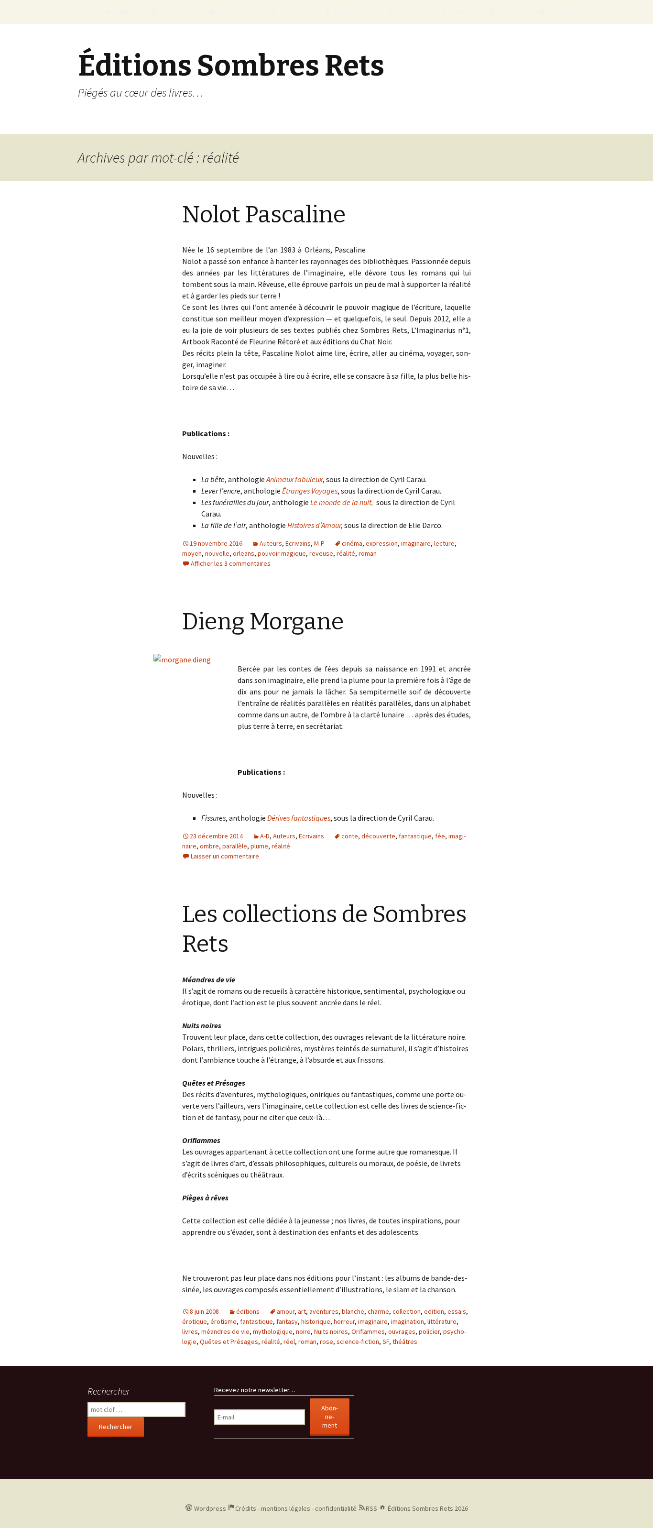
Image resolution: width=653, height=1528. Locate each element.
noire (303, 1331)
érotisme (223, 1321)
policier (429, 1331)
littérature (442, 1321)
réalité (346, 553)
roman (368, 553)
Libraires (466, 12)
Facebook (515, 12)
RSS (371, 1508)
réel (289, 1341)
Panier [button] (124, 12)
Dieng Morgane (263, 622)
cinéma (352, 543)
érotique (194, 1321)
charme (378, 1311)
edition (434, 1311)
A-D (265, 836)
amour (285, 1311)
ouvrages (401, 1331)
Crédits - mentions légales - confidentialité (296, 1508)
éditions (248, 1311)
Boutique (176, 12)
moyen (192, 553)
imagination (407, 1321)
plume (259, 846)
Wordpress (210, 1508)
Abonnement (329, 1416)
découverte (378, 836)
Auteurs (410, 12)
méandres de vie (225, 1331)
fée (440, 836)
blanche (353, 1311)
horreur (344, 1321)
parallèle (234, 846)
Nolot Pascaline (264, 215)
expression (382, 543)
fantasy (287, 1321)
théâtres (404, 1341)
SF (385, 1341)
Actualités (236, 12)
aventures (323, 1311)
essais (456, 1311)
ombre (209, 846)
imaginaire (416, 543)
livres (190, 1331)
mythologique (273, 1331)
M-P (319, 543)
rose (326, 1341)
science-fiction (358, 1341)
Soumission (352, 12)
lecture (444, 543)
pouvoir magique (282, 553)
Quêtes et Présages (229, 1341)
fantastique (415, 836)
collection (406, 1311)
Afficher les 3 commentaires (231, 563)
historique (315, 1321)
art (302, 1311)
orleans (243, 553)
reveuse (321, 553)
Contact (562, 12)
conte (349, 836)
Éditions (294, 12)
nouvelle (217, 553)
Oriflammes (368, 1331)
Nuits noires (331, 1331)
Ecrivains (298, 543)
